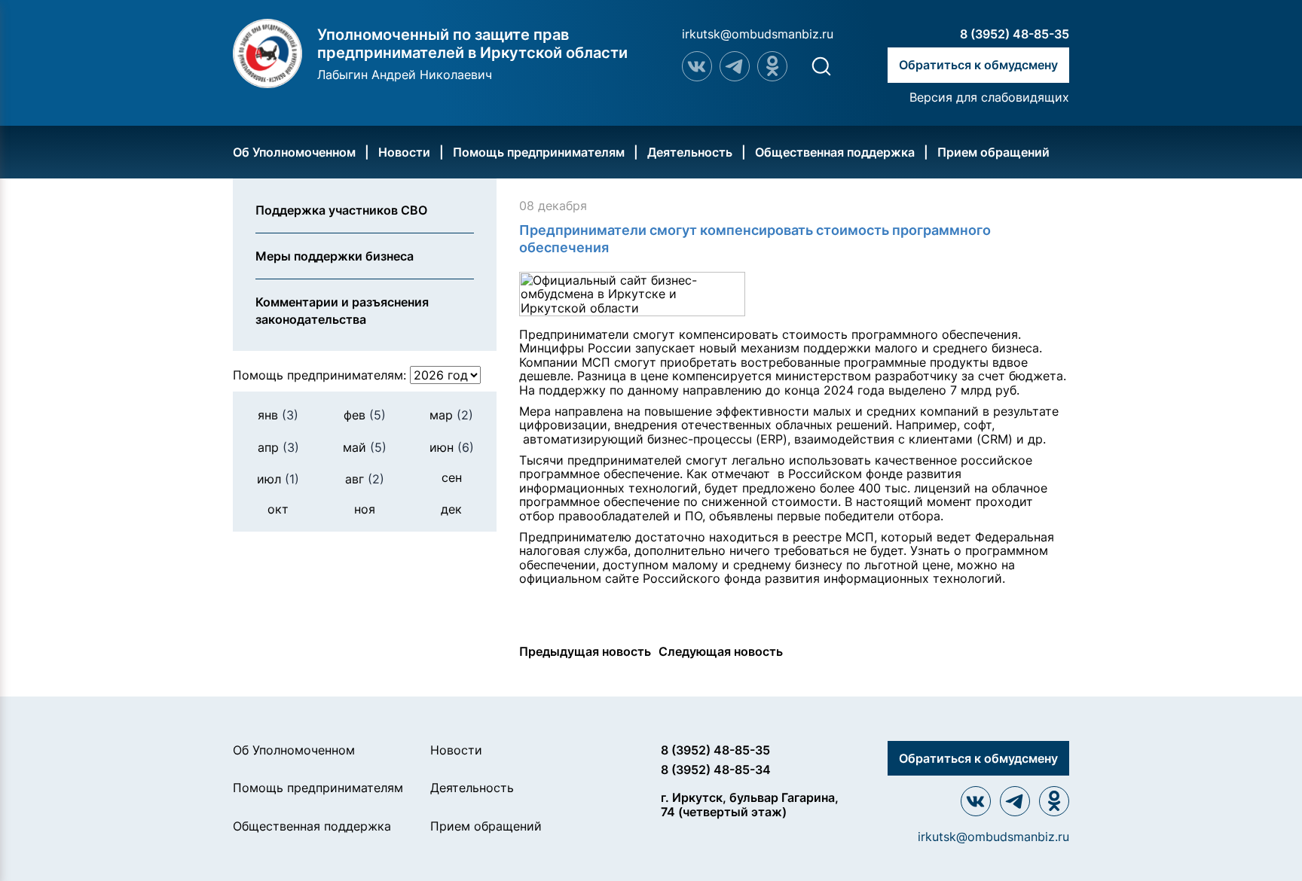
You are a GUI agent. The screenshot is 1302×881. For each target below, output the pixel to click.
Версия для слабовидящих (989, 97)
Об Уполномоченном (294, 152)
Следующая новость (721, 651)
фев (365, 414)
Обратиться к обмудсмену (978, 64)
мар (451, 414)
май (365, 447)
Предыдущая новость (585, 651)
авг (364, 478)
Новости (404, 152)
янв (278, 414)
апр (278, 447)
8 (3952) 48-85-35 (1014, 33)
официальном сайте (579, 578)
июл (278, 478)
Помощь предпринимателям (539, 152)
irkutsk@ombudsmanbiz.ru (757, 34)
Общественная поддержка (835, 152)
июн (451, 447)
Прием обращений (993, 152)
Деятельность (689, 152)
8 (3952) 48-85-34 (716, 769)
